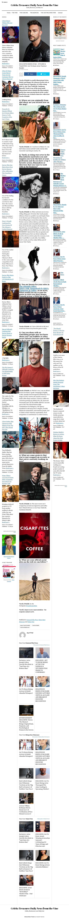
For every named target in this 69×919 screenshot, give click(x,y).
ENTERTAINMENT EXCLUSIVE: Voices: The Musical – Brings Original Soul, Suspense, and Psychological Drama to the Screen (26, 724)
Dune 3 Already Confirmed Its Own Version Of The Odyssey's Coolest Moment (7, 225)
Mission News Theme (29, 916)
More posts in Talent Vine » (43, 818)
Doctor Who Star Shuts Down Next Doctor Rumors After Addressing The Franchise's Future (7, 170)
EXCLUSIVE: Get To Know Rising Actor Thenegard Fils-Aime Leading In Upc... (59, 134)
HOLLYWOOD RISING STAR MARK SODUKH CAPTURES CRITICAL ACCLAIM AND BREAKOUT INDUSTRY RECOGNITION (43, 695)
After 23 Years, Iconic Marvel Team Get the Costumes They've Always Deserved (7, 75)
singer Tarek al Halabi (25, 625)
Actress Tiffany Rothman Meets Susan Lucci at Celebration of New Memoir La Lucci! (25, 810)
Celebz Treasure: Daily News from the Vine (34, 5)
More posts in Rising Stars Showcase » (41, 736)
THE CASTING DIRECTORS (48, 13)
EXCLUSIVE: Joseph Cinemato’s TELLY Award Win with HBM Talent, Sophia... (59, 80)
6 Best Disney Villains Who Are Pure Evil (7, 23)
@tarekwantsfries (31, 606)
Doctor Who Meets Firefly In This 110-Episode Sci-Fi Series (8, 278)
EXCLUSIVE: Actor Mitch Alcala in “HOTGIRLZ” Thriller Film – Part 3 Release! (25, 892)
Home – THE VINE (12, 13)
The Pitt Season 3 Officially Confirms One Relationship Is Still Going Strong (8, 371)
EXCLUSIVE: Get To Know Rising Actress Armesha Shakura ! (43, 865)
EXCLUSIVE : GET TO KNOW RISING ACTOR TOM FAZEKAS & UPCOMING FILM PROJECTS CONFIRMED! (42, 666)
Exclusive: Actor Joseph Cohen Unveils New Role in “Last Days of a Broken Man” (26, 664)
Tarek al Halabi (35, 625)
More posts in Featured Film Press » (41, 645)
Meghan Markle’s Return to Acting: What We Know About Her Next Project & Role (58, 436)
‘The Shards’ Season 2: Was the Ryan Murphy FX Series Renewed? (58, 331)
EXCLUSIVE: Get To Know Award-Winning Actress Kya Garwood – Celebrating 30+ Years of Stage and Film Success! (43, 840)
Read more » (6, 63)
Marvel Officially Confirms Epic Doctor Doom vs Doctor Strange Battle (7, 333)
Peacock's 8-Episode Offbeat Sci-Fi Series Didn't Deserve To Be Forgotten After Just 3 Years (8, 114)
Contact (60, 13)
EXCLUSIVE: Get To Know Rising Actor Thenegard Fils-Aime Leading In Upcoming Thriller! (42, 785)
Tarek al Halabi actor (24, 627)
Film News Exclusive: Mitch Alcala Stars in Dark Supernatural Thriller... (59, 279)
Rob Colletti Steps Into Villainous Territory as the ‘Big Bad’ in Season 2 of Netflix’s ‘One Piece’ (26, 785)
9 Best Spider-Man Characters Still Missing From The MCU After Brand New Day (7, 425)
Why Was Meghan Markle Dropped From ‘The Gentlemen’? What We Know (59, 384)
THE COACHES (24, 13)
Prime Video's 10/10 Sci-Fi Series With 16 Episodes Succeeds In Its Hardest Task (7, 479)
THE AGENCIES (34, 13)
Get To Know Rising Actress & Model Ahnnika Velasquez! (26, 691)
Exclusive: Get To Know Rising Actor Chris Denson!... (59, 259)
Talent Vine (31, 622)
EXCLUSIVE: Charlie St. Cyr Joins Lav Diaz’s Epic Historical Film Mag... (59, 209)
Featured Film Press (32, 620)
